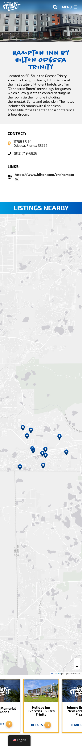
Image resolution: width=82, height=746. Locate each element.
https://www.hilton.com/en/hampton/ (44, 177)
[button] (42, 453)
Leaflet (57, 673)
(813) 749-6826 (25, 153)
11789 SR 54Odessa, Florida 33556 (30, 144)
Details (37, 725)
